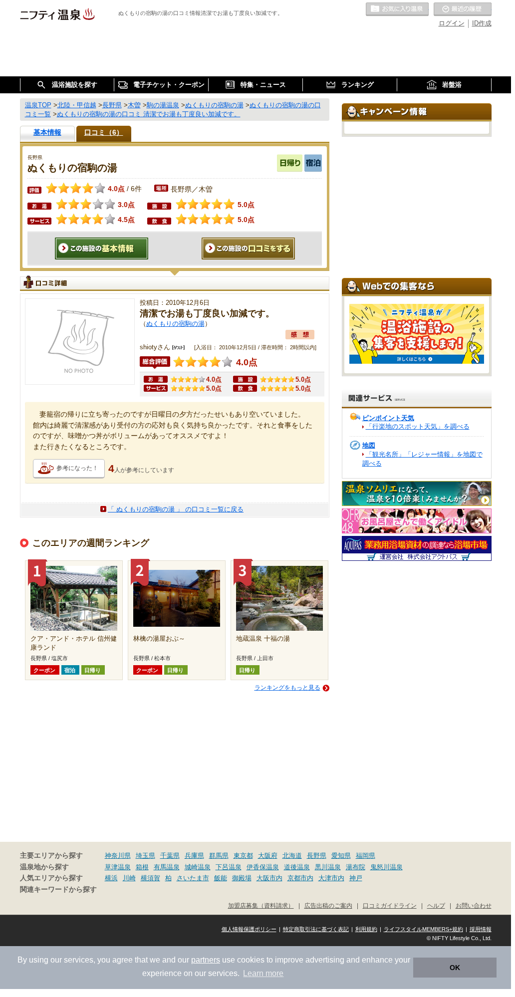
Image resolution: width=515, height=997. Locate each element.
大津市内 (331, 878)
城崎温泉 (198, 867)
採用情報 (481, 929)
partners (205, 960)
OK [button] (455, 968)
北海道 (292, 855)
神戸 (355, 878)
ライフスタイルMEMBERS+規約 (423, 929)
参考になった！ (77, 468)
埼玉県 (145, 855)
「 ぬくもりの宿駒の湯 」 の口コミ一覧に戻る (176, 509)
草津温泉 (118, 867)
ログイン (452, 23)
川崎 (129, 878)
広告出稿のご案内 (328, 905)
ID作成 (482, 23)
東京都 (243, 855)
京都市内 (300, 878)
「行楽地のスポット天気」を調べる (418, 426)
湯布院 (355, 867)
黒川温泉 (328, 867)
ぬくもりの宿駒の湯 (175, 323)
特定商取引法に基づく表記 (316, 929)
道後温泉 (297, 867)
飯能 (220, 878)
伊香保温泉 (263, 867)
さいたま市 (193, 878)
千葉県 (170, 855)
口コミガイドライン (390, 905)
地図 (368, 445)
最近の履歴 (463, 9)
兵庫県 (194, 855)
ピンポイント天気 (388, 418)
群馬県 (219, 855)
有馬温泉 (167, 867)
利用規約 (366, 929)
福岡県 (365, 855)
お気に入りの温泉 (397, 9)
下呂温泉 (229, 867)
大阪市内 (269, 878)
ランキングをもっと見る (287, 687)
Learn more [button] (263, 973)
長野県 (316, 855)
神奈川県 (118, 855)
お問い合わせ (474, 905)
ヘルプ (436, 905)
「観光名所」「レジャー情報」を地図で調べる (422, 459)
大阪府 (267, 855)
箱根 (142, 867)
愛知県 (341, 855)
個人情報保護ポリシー (249, 929)
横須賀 (150, 878)
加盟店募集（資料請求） (261, 905)
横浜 (111, 878)
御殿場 (242, 878)
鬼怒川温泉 (386, 867)
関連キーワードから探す (58, 889)
